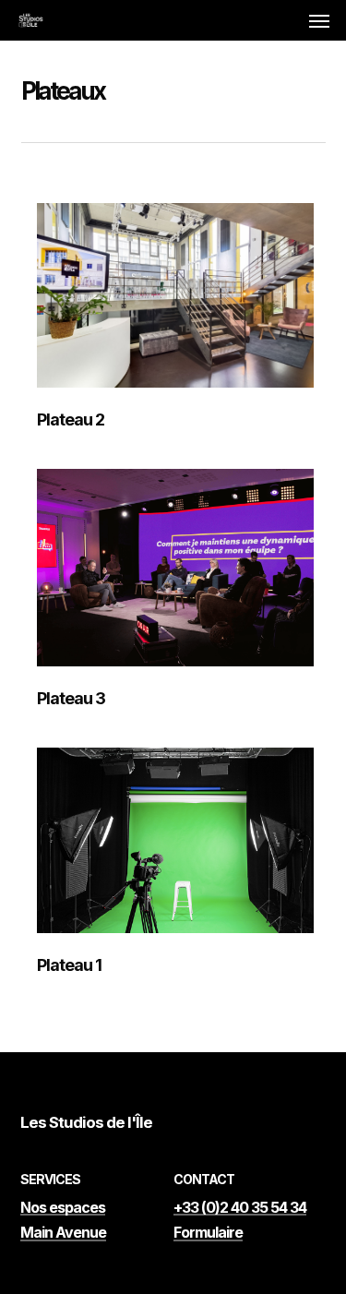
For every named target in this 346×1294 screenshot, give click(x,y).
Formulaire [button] (208, 1233)
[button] (319, 20)
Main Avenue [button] (63, 1233)
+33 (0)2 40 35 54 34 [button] (239, 1208)
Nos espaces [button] (62, 1208)
